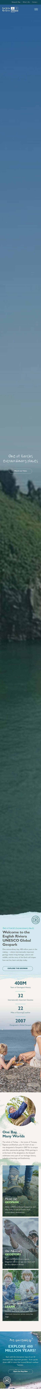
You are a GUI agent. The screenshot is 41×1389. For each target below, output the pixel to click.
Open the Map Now (20, 1371)
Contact (34, 2)
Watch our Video (20, 471)
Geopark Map (16, 2)
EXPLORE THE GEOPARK (18, 968)
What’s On (26, 2)
